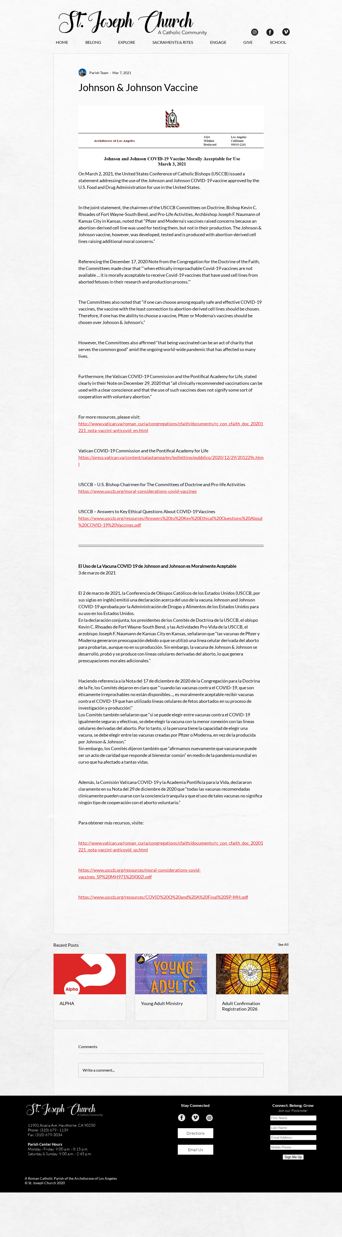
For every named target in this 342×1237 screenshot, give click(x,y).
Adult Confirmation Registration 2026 (241, 1006)
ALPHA (67, 1003)
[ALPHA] (90, 974)
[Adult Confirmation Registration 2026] (252, 974)
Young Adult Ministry (162, 1003)
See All (283, 944)
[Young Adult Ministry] (171, 974)
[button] (93, 42)
